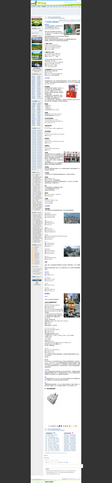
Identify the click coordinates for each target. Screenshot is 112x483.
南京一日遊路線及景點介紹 (37, 223)
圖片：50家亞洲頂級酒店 (37, 192)
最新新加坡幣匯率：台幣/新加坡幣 (70, 450)
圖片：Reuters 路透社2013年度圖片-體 (52, 449)
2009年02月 (39, 133)
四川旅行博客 (36, 258)
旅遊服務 (33, 122)
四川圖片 (33, 112)
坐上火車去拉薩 (37, 262)
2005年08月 (39, 166)
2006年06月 (39, 158)
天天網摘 (35, 252)
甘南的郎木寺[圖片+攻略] (37, 226)
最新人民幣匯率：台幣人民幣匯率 (70, 436)
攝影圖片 (38, 91)
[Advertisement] (56, 12)
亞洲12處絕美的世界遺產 (37, 177)
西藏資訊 (38, 106)
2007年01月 (34, 153)
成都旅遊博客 (36, 256)
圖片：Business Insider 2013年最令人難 (53, 450)
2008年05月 (34, 141)
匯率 (69, 6)
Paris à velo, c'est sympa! (50, 328)
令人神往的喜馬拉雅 (36, 209)
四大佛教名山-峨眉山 (36, 187)
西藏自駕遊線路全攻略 (37, 236)
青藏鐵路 (38, 77)
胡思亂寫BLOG (37, 257)
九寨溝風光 (39, 93)
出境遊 (38, 71)
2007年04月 (39, 150)
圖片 (66, 6)
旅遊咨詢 (38, 122)
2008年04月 (39, 141)
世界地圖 (38, 125)
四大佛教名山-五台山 (36, 190)
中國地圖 (33, 125)
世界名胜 (33, 87)
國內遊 (35, 71)
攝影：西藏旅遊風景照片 (37, 208)
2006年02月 (39, 161)
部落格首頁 (44, 6)
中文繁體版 (38, 6)
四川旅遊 (33, 79)
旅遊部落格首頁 (35, 74)
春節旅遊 (38, 84)
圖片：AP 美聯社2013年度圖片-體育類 (52, 447)
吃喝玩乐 (38, 95)
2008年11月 (34, 136)
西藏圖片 (38, 108)
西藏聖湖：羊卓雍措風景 (37, 194)
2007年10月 (39, 146)
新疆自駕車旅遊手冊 (36, 242)
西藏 (54, 6)
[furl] (68, 426)
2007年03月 (34, 152)
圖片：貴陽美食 (35, 175)
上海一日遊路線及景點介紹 (37, 222)
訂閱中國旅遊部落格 (36, 284)
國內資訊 (38, 115)
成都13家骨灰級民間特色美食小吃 (51, 434)
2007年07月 (34, 149)
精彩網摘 (33, 96)
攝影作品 (33, 93)
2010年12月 (39, 130)
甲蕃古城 (39, 69)
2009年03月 (34, 133)
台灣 (60, 6)
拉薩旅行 (33, 108)
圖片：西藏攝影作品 (36, 174)
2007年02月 (39, 152)
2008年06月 (39, 139)
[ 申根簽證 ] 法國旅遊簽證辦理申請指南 (54, 17)
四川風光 (38, 79)
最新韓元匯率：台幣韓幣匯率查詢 (70, 434)
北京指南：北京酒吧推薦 (37, 217)
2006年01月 (34, 163)
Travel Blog (78, 20)
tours (34, 268)
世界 (51, 6)
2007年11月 (34, 146)
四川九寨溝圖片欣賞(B (37, 182)
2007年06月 (39, 149)
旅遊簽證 (38, 88)
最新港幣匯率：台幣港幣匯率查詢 (70, 437)
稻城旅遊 (39, 70)
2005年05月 (34, 169)
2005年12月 (39, 163)
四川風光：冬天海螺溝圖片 (37, 207)
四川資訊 (38, 111)
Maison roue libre (48, 303)
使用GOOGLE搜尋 (35, 33)
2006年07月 (34, 158)
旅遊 (39, 273)
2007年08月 (39, 147)
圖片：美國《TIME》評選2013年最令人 (52, 439)
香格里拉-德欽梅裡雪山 (37, 232)
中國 (48, 6)
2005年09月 (34, 166)
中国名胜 (33, 85)
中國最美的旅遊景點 (36, 178)
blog (38, 268)
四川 (57, 6)
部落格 (37, 273)
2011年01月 (34, 130)
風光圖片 (33, 91)
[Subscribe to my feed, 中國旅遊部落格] (79, 6)
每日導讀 (38, 96)
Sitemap (75, 6)
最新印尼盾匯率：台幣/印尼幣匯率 (70, 442)
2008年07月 (34, 139)
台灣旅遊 (38, 82)
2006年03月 (34, 161)
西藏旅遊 (33, 70)
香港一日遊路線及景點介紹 (37, 221)
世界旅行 (72, 20)
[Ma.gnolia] (66, 426)
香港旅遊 (33, 82)
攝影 (72, 6)
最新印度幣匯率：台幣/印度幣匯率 (70, 446)
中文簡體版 (33, 6)
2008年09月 (34, 138)
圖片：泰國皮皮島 (36, 199)
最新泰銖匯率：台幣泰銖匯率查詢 (70, 447)
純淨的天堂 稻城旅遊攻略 (37, 231)
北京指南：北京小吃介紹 (37, 218)
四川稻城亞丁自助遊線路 (37, 235)
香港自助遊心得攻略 (36, 227)
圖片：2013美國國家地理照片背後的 (52, 437)
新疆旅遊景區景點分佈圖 (37, 230)
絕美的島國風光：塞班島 (37, 205)
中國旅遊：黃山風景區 (37, 191)
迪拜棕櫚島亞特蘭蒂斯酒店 (37, 204)
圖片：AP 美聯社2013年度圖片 (51, 443)
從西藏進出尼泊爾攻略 (37, 240)
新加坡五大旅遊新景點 (37, 225)
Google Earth (39, 98)
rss (33, 248)
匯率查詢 (33, 88)
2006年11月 (34, 155)
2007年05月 (34, 150)
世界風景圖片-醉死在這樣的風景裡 (70, 443)
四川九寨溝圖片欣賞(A (37, 181)
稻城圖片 (38, 112)
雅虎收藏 (35, 249)
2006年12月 (39, 153)
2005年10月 (39, 164)
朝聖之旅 (33, 84)
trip (41, 268)
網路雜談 (33, 98)
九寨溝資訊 (39, 103)
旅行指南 (33, 90)
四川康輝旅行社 (37, 261)
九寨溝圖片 (34, 104)
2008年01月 (34, 144)
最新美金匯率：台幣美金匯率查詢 (70, 439)
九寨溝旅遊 (34, 103)
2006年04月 (39, 160)
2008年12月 (39, 135)
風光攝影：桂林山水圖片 (37, 203)
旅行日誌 (38, 90)
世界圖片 (38, 117)
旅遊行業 (33, 95)
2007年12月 (39, 144)
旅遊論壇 (33, 123)
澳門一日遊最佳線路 (36, 219)
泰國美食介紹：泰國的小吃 (37, 214)
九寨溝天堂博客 (37, 253)
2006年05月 (34, 160)
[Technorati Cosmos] (80, 20)
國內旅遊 (33, 115)
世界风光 (38, 87)
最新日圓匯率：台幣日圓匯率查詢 (70, 440)
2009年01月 (34, 135)
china (40, 268)
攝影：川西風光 (35, 200)
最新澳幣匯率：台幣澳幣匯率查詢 (70, 449)
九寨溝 (33, 69)
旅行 (35, 273)
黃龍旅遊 (38, 104)
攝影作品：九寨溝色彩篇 (37, 201)
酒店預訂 (38, 120)
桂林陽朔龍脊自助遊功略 (37, 234)
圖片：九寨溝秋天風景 (37, 196)
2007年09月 (34, 147)
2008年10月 (39, 136)
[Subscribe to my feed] (37, 283)
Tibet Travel (36, 250)
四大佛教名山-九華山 (36, 186)
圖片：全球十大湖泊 (36, 183)
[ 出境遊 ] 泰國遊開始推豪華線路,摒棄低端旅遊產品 (56, 18)
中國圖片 (33, 117)
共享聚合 (35, 248)
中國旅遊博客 (36, 263)
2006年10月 (39, 155)
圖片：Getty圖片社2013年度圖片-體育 (52, 446)
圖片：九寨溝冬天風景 (37, 195)
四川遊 (37, 70)
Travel (36, 268)
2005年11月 (34, 164)
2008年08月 (39, 138)
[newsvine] (61, 426)
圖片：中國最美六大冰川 (37, 179)
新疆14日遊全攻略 (36, 239)
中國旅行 (33, 76)
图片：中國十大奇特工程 (50, 436)
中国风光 (38, 85)
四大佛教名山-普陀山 (36, 188)
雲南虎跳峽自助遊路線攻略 (37, 238)
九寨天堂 (36, 69)
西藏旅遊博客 (36, 254)
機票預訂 (33, 120)
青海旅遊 (33, 109)
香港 (63, 6)
